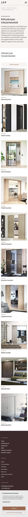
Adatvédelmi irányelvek (6, 474)
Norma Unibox (5, 135)
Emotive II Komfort (7, 280)
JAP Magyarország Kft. (7, 486)
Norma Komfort (6, 99)
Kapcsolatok (4, 469)
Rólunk (2, 461)
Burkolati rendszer (6, 452)
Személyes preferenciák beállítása (14, 512)
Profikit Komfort (6, 208)
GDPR (2, 476)
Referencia (3, 471)
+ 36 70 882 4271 (5, 488)
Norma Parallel (6, 172)
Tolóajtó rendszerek (6, 450)
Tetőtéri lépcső (5, 443)
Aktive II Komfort (6, 244)
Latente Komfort (6, 316)
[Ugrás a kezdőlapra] (3, 2)
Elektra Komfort (6, 425)
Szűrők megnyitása (14, 64)
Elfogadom (14, 508)
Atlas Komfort (5, 389)
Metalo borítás (5, 353)
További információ (6, 501)
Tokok (2, 441)
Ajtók (2, 448)
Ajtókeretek (4, 445)
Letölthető (3, 466)
